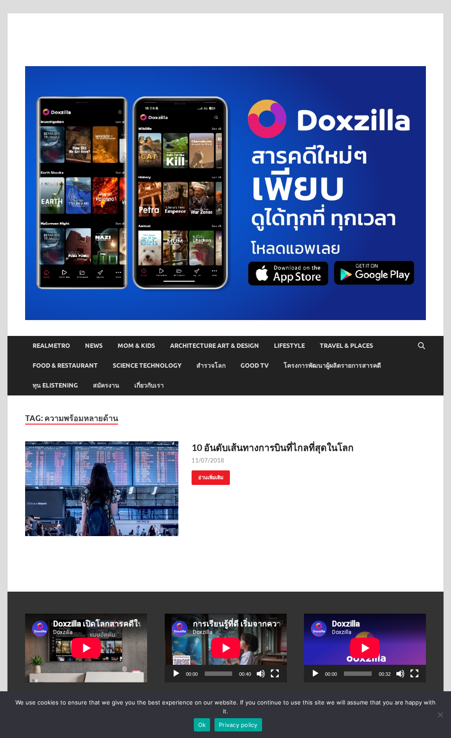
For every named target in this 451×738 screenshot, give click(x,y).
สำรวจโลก (211, 365)
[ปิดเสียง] (260, 673)
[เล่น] (176, 673)
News (94, 345)
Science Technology (147, 365)
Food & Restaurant (65, 365)
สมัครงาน (106, 385)
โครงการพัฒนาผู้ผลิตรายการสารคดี (332, 365)
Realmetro (51, 345)
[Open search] (421, 346)
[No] (440, 714)
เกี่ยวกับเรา (149, 385)
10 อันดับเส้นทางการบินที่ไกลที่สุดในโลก (273, 447)
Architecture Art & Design (214, 345)
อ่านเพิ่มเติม (207, 475)
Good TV (254, 365)
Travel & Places (346, 345)
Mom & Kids (136, 345)
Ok (202, 724)
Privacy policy (238, 724)
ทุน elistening (55, 385)
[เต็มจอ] (274, 673)
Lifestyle (289, 345)
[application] (226, 648)
